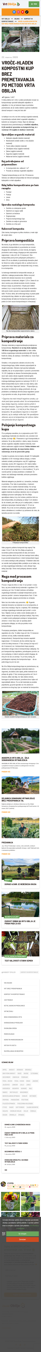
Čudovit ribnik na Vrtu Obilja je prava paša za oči (20, 922)
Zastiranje (8, 1000)
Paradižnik (15, 1100)
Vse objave (8, 983)
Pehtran (24, 1100)
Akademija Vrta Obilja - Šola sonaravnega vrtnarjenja (15, 759)
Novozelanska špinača (11, 1096)
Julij (22, 1085)
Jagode (35, 1081)
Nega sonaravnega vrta (13, 1017)
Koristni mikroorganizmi (13, 1040)
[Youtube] (23, 12)
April (5, 1070)
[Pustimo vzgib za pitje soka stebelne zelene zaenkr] (30, 1201)
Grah (28, 1081)
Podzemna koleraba (25, 1103)
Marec (5, 1092)
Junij (28, 1085)
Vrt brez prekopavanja (13, 988)
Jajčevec (6, 1085)
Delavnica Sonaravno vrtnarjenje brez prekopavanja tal (18, 799)
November (24, 1092)
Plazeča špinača (9, 1103)
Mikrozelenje (9, 1034)
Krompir (15, 1088)
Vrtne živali (8, 1011)
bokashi (20, 1070)
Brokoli (28, 1070)
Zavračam (22, 1239)
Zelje (26, 1111)
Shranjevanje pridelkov (13, 1023)
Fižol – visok (19, 1081)
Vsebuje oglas (15, 1111)
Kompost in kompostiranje (29, 972)
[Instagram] (18, 12)
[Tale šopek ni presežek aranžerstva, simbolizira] (10, 1201)
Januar (15, 1085)
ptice (5, 1107)
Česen (5, 1115)
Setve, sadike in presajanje (14, 1006)
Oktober (33, 1096)
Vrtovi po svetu (10, 1045)
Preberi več (6, 772)
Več (6, 1170)
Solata (5, 1111)
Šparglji (13, 1115)
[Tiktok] (27, 12)
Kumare (24, 1088)
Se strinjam (22, 1234)
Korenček (6, 1088)
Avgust (12, 1070)
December (6, 1077)
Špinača (21, 1115)
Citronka (34, 1073)
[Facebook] (14, 12)
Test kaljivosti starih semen (19, 960)
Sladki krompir (32, 1107)
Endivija (16, 1077)
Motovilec (14, 1092)
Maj (30, 1088)
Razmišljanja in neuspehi (13, 1051)
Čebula (33, 1111)
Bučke (26, 1073)
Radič (11, 1107)
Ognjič (24, 1096)
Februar (24, 1077)
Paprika (6, 1100)
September (20, 1107)
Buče (19, 1073)
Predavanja (7, 842)
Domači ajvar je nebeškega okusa (20, 884)
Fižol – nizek (7, 1081)
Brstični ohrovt (9, 1073)
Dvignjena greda (10, 1028)
